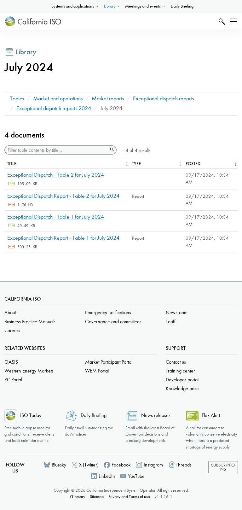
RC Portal (13, 380)
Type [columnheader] (136, 163)
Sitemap (97, 496)
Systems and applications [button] (72, 6)
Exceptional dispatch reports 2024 (53, 108)
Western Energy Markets (29, 371)
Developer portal (182, 380)
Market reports (108, 98)
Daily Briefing (182, 6)
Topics (17, 98)
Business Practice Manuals (29, 322)
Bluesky (59, 465)
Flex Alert (211, 415)
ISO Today (30, 415)
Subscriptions (223, 467)
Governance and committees (113, 322)
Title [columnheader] (11, 163)
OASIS (11, 362)
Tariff (171, 322)
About (10, 312)
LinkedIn (107, 476)
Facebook (121, 465)
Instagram (153, 465)
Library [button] (109, 6)
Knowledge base (182, 388)
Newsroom (176, 312)
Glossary (77, 496)
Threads (184, 465)
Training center (180, 371)
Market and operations (58, 98)
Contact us (176, 362)
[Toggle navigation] (233, 21)
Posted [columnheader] (193, 163)
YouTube (136, 476)
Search (221, 21)
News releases (155, 415)
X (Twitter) (89, 465)
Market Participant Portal (108, 362)
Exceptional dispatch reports (163, 98)
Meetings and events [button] (143, 6)
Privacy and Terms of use (129, 496)
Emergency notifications (108, 312)
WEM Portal (97, 371)
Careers (12, 330)
